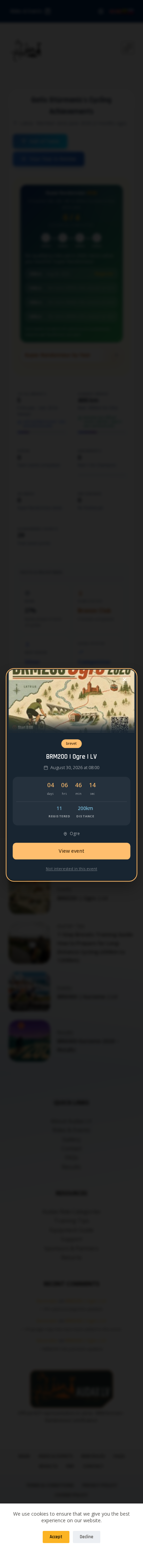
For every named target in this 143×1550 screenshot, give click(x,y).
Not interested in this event (71, 868)
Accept (56, 1537)
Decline (86, 1537)
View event (71, 851)
